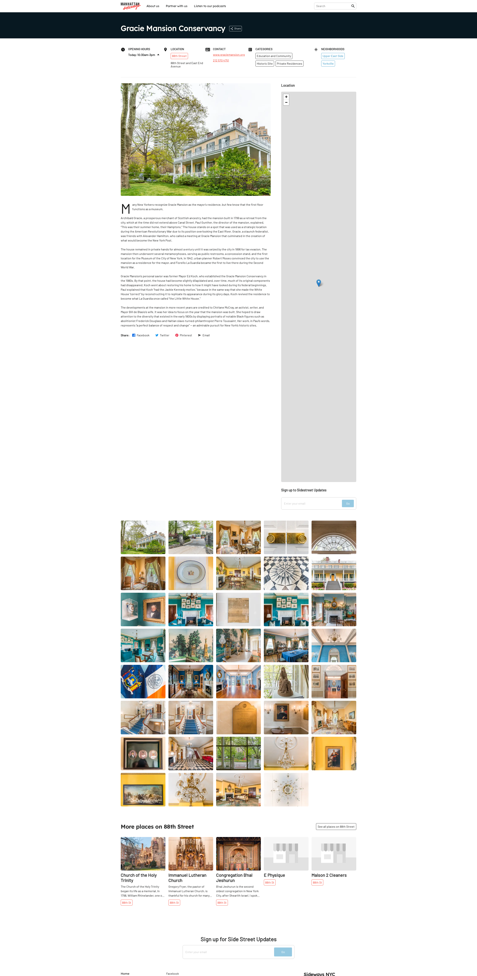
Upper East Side (333, 56)
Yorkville (328, 63)
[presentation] (333, 6)
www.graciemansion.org (229, 54)
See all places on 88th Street (336, 826)
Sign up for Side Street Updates (239, 939)
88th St (126, 902)
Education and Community (274, 56)
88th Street (179, 56)
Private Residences (289, 63)
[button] (318, 283)
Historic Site (265, 63)
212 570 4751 (221, 60)
